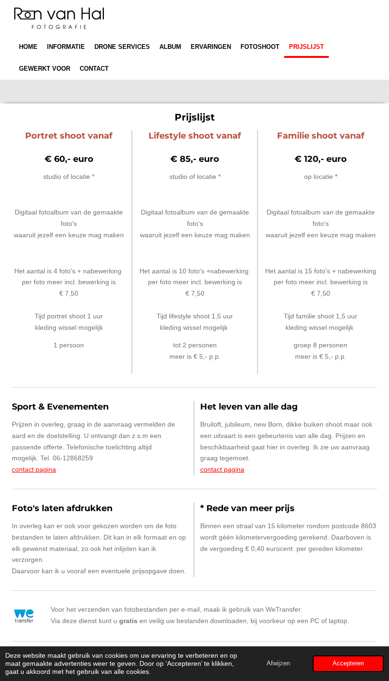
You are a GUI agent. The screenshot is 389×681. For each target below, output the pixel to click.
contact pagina (34, 469)
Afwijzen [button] (278, 663)
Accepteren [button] (348, 663)
